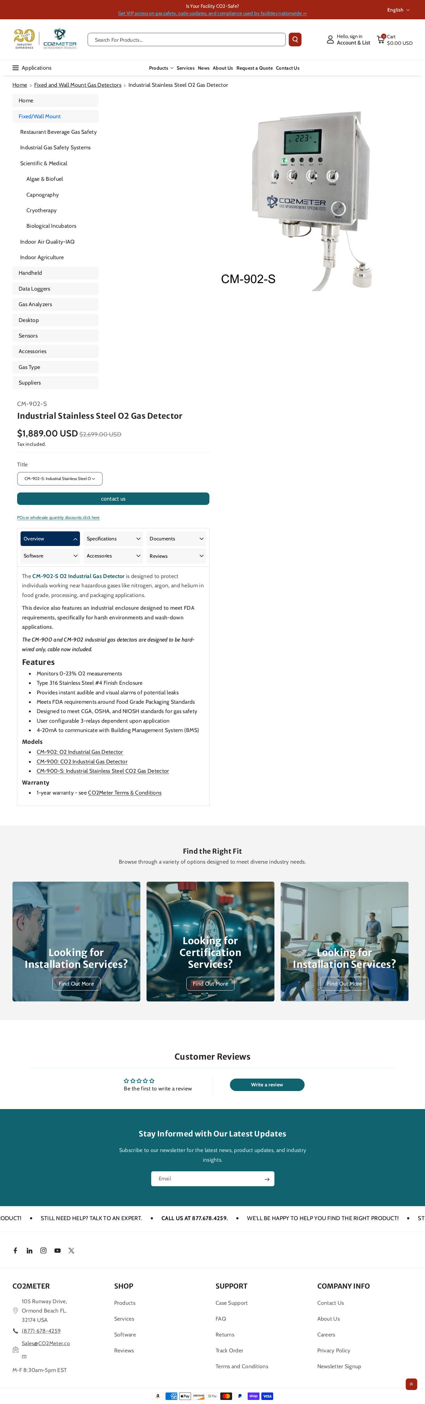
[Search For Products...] (295, 39)
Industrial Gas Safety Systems (55, 147)
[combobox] (186, 39)
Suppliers (30, 382)
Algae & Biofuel (44, 178)
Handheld (30, 272)
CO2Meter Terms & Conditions (124, 792)
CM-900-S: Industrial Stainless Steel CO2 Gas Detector (103, 770)
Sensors (28, 335)
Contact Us (330, 1302)
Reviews (159, 556)
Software (33, 556)
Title (22, 464)
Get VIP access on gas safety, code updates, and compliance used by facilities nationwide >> (212, 13)
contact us (113, 498)
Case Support (232, 1302)
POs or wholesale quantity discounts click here (58, 517)
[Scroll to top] (411, 1384)
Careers (326, 1334)
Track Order (229, 1350)
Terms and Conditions (242, 1366)
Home (19, 85)
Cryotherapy (41, 210)
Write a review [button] (267, 1085)
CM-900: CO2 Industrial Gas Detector (82, 761)
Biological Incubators (51, 225)
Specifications (102, 539)
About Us (328, 1318)
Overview (34, 539)
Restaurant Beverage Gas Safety (58, 131)
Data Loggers (34, 288)
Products (158, 68)
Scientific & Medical (43, 163)
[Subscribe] (266, 1179)
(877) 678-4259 (41, 1330)
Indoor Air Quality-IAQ (47, 241)
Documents (162, 539)
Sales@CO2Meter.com (46, 1349)
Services (124, 1318)
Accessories (32, 351)
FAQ (221, 1318)
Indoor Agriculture (42, 257)
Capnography (42, 194)
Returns (225, 1334)
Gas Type (29, 367)
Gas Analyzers (35, 304)
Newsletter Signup (339, 1366)
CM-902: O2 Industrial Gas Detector (80, 752)
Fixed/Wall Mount (40, 116)
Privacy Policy (334, 1350)
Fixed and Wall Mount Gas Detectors (77, 85)
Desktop (29, 320)
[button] (394, 39)
